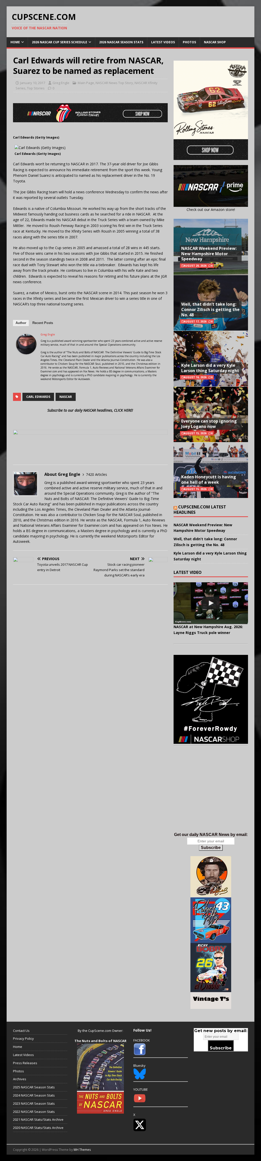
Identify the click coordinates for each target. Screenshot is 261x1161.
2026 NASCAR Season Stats (121, 42)
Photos (189, 42)
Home (15, 42)
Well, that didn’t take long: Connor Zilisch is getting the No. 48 (210, 309)
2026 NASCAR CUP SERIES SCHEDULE (59, 42)
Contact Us (21, 1030)
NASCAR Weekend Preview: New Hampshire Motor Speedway (209, 254)
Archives (19, 1079)
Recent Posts (42, 323)
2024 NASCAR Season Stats (34, 1095)
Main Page (86, 82)
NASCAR (65, 397)
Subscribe (211, 847)
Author (21, 323)
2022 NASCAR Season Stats (34, 1111)
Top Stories (36, 88)
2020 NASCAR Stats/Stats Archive (38, 1127)
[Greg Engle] (26, 351)
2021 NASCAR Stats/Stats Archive (38, 1119)
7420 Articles (96, 474)
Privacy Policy (23, 1038)
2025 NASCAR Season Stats (34, 1087)
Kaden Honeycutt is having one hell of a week (208, 479)
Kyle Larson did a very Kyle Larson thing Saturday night (210, 367)
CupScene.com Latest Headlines (200, 509)
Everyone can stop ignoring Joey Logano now (209, 423)
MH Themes (82, 1150)
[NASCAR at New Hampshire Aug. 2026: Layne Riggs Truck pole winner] (211, 603)
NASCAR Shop (215, 42)
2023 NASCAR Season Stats (34, 1103)
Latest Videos (163, 42)
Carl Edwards (38, 397)
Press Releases (25, 1063)
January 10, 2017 (32, 82)
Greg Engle (61, 82)
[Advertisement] (211, 794)
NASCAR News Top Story (114, 82)
